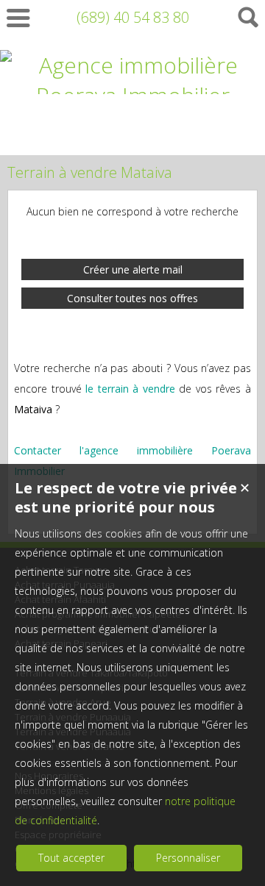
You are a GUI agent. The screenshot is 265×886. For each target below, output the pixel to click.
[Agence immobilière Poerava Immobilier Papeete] (132, 125)
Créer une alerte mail (133, 269)
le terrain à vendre (130, 389)
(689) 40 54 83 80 (133, 17)
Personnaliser (188, 858)
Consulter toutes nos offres (132, 298)
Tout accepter (71, 858)
